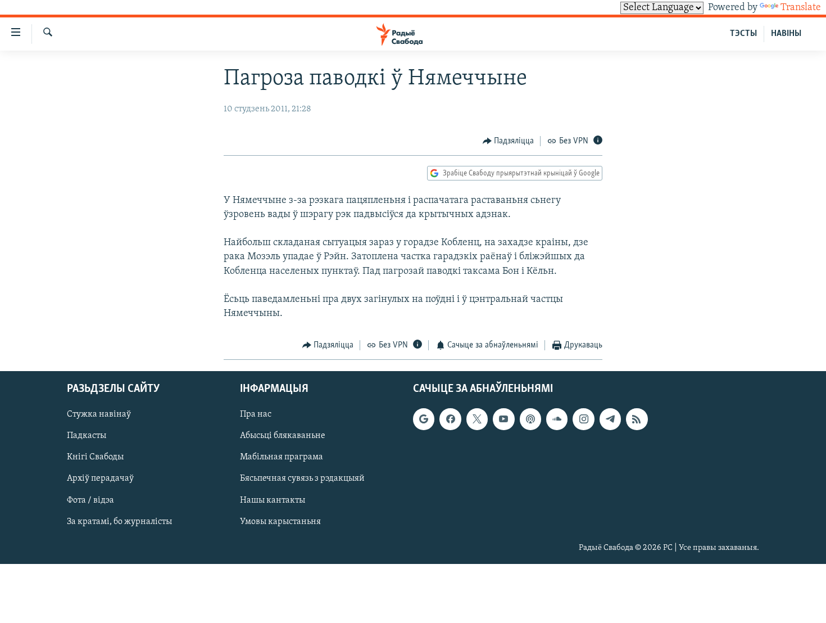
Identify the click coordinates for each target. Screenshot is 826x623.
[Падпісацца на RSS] (636, 419)
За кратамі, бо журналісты (119, 521)
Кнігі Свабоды (95, 457)
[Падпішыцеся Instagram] (583, 419)
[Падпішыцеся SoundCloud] (557, 419)
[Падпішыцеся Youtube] (503, 419)
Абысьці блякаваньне (282, 435)
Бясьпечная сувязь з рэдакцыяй (302, 478)
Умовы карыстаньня (280, 521)
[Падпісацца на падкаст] (530, 419)
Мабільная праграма (281, 457)
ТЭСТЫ (743, 33)
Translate (800, 8)
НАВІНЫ (786, 33)
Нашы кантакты (272, 499)
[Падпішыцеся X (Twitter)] (477, 419)
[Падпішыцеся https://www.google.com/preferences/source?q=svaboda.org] (423, 419)
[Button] (508, 141)
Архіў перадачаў (100, 478)
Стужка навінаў (99, 414)
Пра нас (255, 414)
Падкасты (86, 435)
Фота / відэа (90, 499)
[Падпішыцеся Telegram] (610, 419)
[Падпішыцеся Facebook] (450, 419)
